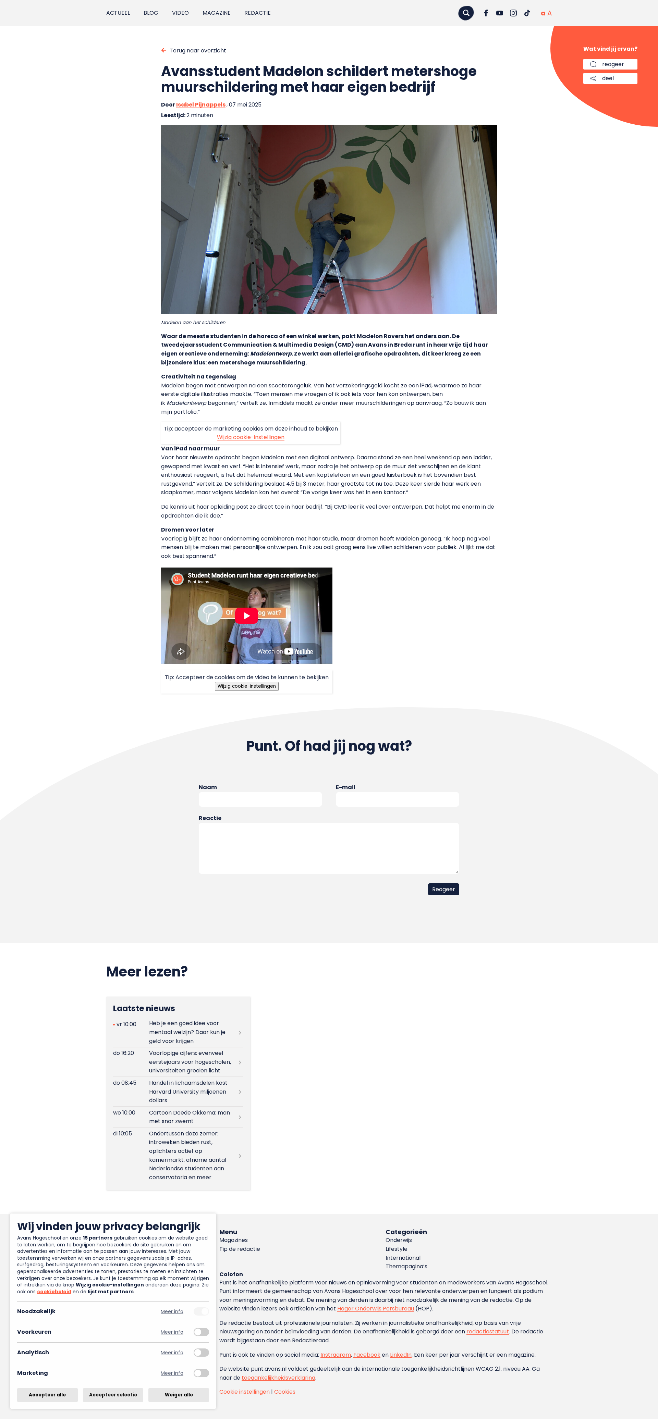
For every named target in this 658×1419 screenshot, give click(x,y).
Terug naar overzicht (198, 50)
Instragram (335, 1355)
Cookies (284, 1392)
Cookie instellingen (244, 1392)
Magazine (217, 13)
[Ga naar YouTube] (500, 13)
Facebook (366, 1355)
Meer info (172, 1311)
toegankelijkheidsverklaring (278, 1378)
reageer (613, 64)
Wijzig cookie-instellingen (250, 437)
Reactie (210, 818)
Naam (208, 787)
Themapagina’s (406, 1266)
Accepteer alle (47, 1395)
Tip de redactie (239, 1249)
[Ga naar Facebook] (486, 13)
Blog (151, 13)
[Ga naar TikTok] (527, 13)
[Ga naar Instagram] (513, 13)
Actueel (118, 13)
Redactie (257, 13)
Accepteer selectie (113, 1395)
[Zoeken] (466, 13)
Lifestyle (396, 1249)
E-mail (345, 787)
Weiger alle (179, 1395)
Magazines (233, 1240)
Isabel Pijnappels (201, 105)
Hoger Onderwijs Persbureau (375, 1308)
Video (180, 13)
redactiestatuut (487, 1331)
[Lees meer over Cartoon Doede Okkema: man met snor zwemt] (178, 1117)
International (403, 1258)
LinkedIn (401, 1355)
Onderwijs (399, 1240)
